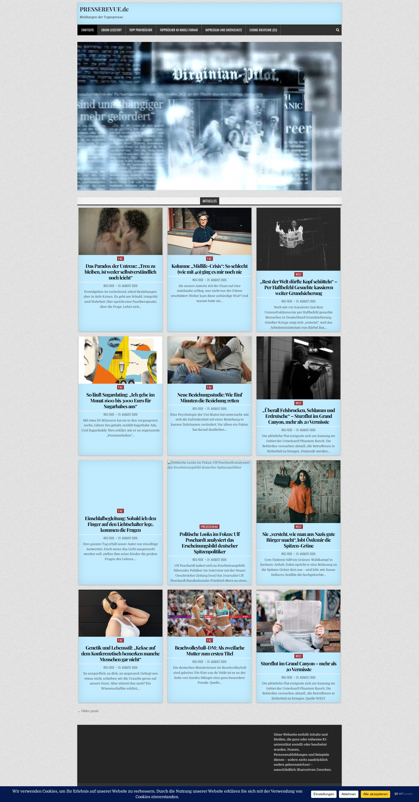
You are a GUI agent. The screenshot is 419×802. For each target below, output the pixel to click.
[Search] (337, 29)
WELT (299, 274)
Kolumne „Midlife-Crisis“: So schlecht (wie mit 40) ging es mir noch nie (209, 268)
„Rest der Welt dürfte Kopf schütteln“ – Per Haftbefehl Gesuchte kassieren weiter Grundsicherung (298, 287)
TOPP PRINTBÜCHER (140, 29)
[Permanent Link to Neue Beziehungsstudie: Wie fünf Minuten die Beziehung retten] (209, 359)
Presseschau (209, 526)
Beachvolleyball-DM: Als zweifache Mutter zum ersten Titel (209, 650)
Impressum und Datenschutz (223, 29)
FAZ (120, 258)
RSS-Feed (109, 285)
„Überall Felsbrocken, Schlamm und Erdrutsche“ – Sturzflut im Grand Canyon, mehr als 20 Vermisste (298, 416)
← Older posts (88, 711)
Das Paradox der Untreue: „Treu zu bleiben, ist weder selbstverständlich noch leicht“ (120, 271)
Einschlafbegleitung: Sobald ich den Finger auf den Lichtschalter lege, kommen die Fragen (120, 524)
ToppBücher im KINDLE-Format (179, 29)
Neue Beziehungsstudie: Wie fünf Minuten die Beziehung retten (209, 397)
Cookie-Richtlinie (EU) (263, 29)
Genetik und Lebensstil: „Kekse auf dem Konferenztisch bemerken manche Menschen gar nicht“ (120, 653)
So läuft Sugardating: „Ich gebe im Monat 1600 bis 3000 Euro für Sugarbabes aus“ (120, 400)
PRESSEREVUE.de (104, 9)
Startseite (87, 29)
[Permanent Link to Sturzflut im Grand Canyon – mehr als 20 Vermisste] (298, 621)
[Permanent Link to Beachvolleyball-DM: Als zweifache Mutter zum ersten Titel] (209, 613)
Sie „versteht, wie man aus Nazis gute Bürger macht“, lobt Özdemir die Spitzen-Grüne (298, 540)
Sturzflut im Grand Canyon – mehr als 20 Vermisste (298, 666)
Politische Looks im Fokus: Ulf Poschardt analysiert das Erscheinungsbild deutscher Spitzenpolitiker (209, 543)
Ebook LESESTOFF (111, 29)
